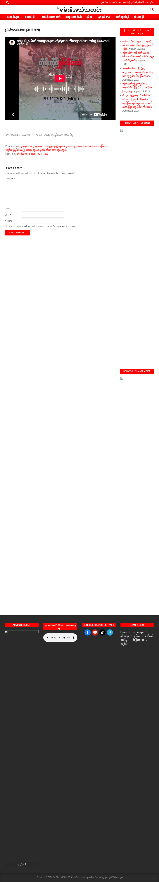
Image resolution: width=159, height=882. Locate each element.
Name (8, 208)
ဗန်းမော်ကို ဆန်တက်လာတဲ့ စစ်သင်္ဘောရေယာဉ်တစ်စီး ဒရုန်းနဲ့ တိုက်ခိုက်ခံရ (138, 56)
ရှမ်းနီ (56, 135)
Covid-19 (48, 135)
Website (8, 221)
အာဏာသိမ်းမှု (66, 135)
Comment (10, 178)
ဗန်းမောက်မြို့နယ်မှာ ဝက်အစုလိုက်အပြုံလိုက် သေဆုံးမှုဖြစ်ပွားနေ (137, 87)
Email (8, 215)
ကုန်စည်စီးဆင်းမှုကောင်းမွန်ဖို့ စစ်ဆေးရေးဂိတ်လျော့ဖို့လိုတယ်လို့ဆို (137, 45)
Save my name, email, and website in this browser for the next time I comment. (43, 226)
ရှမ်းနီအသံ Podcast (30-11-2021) (33, 153)
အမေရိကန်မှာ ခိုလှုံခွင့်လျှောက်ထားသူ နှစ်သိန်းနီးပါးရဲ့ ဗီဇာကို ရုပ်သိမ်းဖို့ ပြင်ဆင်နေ (137, 72)
